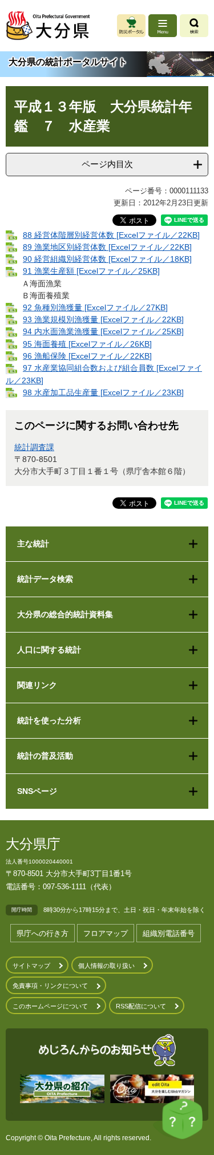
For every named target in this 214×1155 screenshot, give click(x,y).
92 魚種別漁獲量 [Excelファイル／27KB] (95, 307)
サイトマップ (31, 965)
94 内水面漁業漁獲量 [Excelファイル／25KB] (103, 331)
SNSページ (37, 791)
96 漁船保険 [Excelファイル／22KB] (87, 355)
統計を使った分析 (49, 720)
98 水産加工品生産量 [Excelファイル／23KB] (103, 392)
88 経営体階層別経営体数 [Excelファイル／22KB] (111, 235)
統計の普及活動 (45, 755)
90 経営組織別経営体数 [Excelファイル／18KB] (107, 259)
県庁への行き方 (42, 933)
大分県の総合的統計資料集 (65, 614)
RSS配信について (141, 1006)
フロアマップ (105, 933)
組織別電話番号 (169, 933)
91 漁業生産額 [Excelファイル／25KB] (91, 270)
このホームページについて (50, 1006)
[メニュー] (162, 25)
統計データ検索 (45, 578)
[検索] (194, 25)
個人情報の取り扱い (106, 965)
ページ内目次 (107, 164)
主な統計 (33, 543)
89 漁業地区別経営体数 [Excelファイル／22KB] (107, 247)
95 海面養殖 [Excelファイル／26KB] (87, 343)
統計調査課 (34, 447)
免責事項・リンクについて (50, 985)
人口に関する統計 (49, 649)
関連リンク (37, 685)
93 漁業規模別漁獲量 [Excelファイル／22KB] (103, 319)
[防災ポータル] (131, 25)
